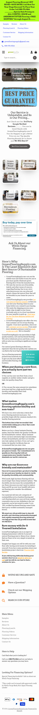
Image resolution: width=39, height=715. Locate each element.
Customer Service (9, 32)
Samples (6, 24)
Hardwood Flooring (28, 168)
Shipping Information (25, 32)
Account (31, 52)
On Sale (10, 181)
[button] (30, 357)
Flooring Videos (23, 28)
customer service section (18, 330)
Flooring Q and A (9, 28)
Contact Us (7, 37)
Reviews (14, 24)
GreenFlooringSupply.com (18, 712)
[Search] (35, 58)
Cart (35, 52)
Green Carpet (10, 199)
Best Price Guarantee (19, 150)
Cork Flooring (28, 199)
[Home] (13, 52)
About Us (23, 24)
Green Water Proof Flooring (10, 168)
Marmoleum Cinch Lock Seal (10, 212)
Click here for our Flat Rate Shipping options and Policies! (20, 320)
